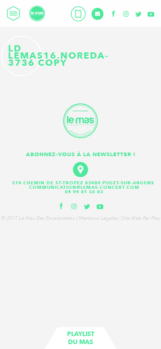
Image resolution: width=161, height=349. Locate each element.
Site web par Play (141, 218)
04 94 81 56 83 (84, 192)
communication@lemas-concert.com (84, 187)
